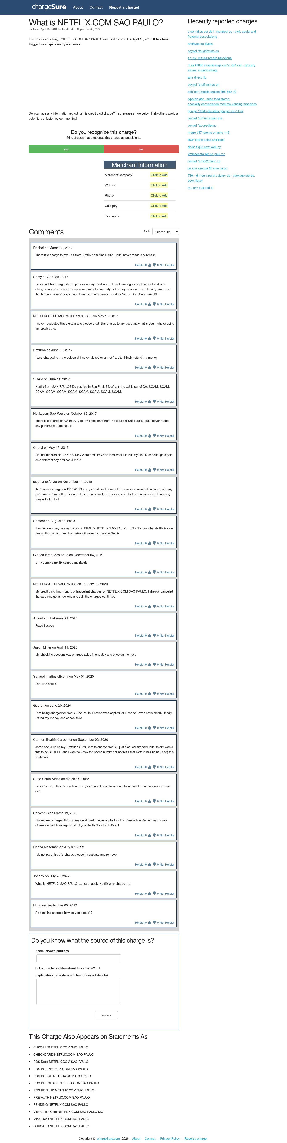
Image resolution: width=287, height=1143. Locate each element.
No (141, 149)
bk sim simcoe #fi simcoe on (207, 168)
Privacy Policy (170, 1138)
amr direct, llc (197, 77)
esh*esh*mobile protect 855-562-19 (212, 91)
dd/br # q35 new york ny (204, 146)
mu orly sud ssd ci (200, 187)
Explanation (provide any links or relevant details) (71, 975)
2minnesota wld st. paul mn (206, 154)
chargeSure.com (108, 1138)
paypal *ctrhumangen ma (205, 118)
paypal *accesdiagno (202, 125)
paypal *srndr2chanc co (204, 161)
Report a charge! (195, 1138)
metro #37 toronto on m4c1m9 (208, 132)
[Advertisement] (104, 81)
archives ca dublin (200, 43)
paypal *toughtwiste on (203, 50)
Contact (96, 7)
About (78, 7)
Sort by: (147, 231)
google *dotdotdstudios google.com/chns (215, 111)
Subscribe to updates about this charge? (65, 968)
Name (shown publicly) (52, 951)
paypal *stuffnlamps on (203, 84)
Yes (66, 149)
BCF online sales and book (206, 139)
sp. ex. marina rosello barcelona (210, 58)
